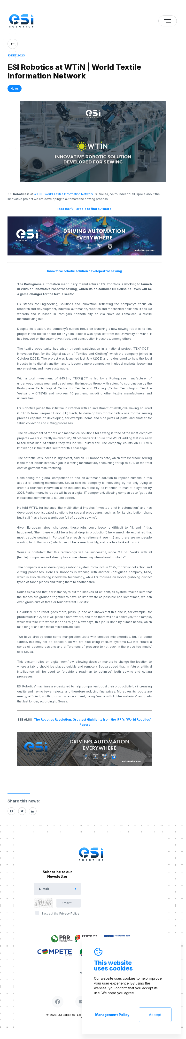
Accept (155, 1014)
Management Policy (112, 1015)
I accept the (60, 913)
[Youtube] (81, 1002)
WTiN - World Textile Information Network (63, 194)
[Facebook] (11, 811)
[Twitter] (22, 811)
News (14, 88)
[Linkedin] (33, 811)
